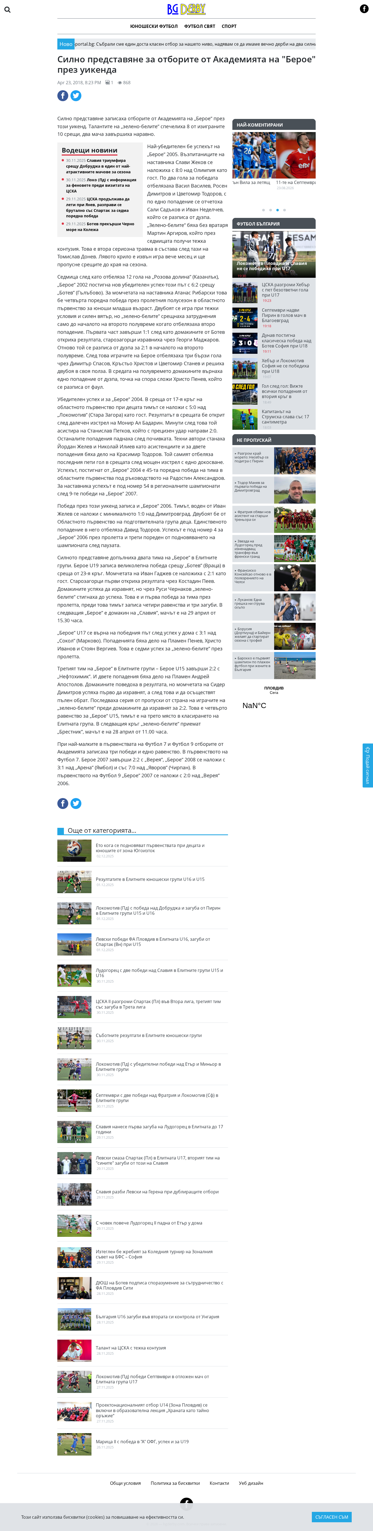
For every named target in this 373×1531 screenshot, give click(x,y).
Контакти (219, 1483)
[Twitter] (75, 95)
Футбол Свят (199, 26)
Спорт (229, 26)
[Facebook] (62, 95)
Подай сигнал (368, 769)
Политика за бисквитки (175, 1483)
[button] (7, 9)
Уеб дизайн (251, 1483)
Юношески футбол (154, 26)
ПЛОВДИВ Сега (274, 701)
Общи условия (125, 1483)
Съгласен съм (331, 1517)
